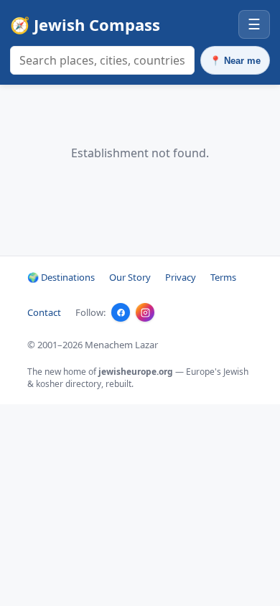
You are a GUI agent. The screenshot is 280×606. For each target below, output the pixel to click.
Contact (44, 312)
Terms (223, 277)
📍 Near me (235, 60)
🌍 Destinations (61, 277)
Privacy (180, 277)
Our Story (130, 277)
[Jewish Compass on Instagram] (145, 312)
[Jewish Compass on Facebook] (120, 312)
